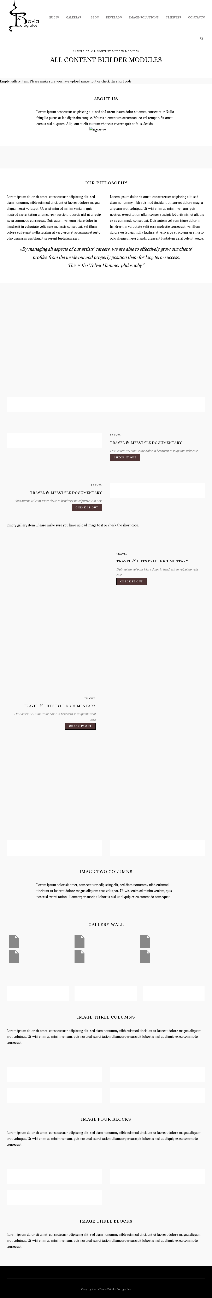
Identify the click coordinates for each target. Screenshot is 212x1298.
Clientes (173, 17)
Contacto (196, 17)
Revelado (114, 17)
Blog (95, 17)
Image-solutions (144, 17)
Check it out (125, 457)
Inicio (54, 17)
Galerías (73, 17)
